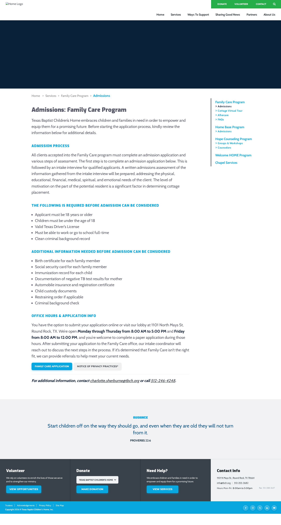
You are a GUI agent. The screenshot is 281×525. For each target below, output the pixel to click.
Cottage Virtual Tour (230, 110)
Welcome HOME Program (233, 155)
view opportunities (23, 489)
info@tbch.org (224, 483)
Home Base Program (229, 127)
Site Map (60, 505)
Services (176, 14)
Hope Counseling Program (233, 139)
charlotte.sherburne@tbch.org (114, 380)
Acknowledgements (25, 505)
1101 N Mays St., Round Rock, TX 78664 (235, 478)
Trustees (9, 505)
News (227, 14)
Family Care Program (74, 96)
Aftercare (223, 115)
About (269, 14)
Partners (252, 14)
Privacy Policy (45, 505)
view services (162, 489)
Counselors (224, 147)
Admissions (101, 96)
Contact (261, 4)
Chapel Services (226, 163)
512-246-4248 (163, 380)
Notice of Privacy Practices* (97, 366)
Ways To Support (198, 14)
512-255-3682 (241, 483)
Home (160, 14)
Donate (222, 4)
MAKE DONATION (92, 489)
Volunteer (241, 4)
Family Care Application (52, 366)
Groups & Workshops (230, 143)
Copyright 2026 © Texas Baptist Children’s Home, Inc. (29, 509)
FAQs (221, 119)
